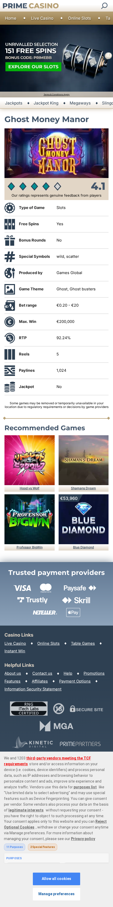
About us (12, 673)
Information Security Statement (32, 689)
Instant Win (14, 651)
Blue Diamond (83, 547)
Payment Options (75, 681)
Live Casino (42, 18)
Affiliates (40, 681)
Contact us (42, 673)
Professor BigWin (30, 547)
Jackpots (13, 103)
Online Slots (79, 18)
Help (68, 673)
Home (10, 18)
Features (12, 681)
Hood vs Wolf (29, 488)
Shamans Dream (83, 488)
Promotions (94, 673)
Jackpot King (46, 103)
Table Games (83, 643)
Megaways (80, 103)
